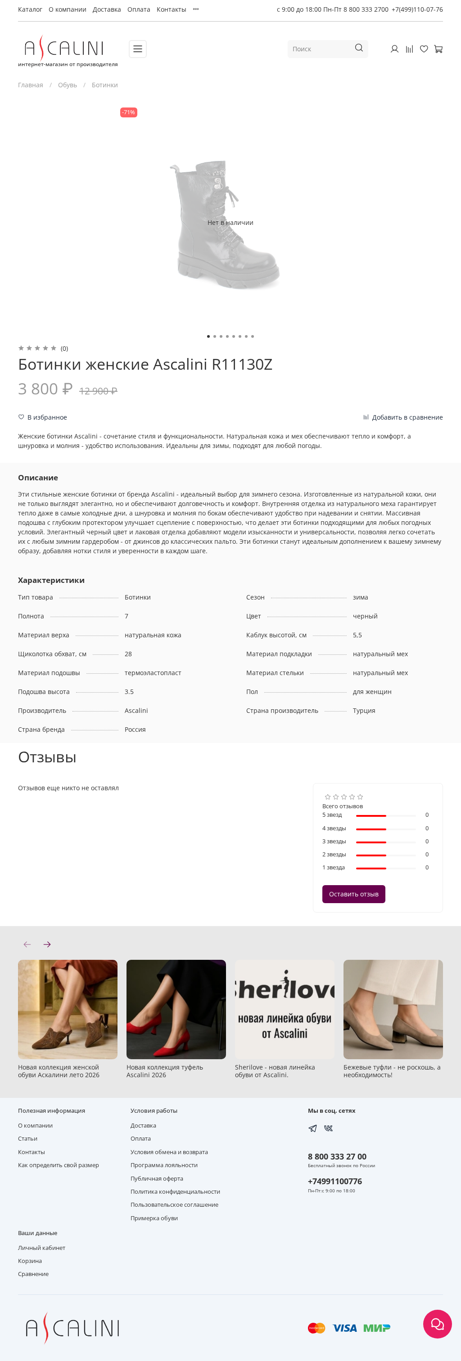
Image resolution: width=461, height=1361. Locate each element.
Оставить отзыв (354, 894)
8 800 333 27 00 (337, 1156)
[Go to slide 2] (214, 336)
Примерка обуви (154, 1218)
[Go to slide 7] (246, 336)
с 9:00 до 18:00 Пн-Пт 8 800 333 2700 (333, 9)
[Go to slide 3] (221, 336)
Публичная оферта (157, 1178)
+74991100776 (335, 1181)
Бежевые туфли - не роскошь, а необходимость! (392, 1071)
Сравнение (33, 1274)
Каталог (30, 9)
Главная (30, 85)
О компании (67, 9)
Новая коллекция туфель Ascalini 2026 (165, 1071)
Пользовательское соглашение (174, 1205)
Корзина (30, 1261)
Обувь (67, 85)
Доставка (107, 9)
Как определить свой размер (58, 1165)
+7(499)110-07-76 (417, 9)
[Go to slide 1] (208, 336)
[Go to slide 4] (227, 336)
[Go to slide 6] (240, 336)
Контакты (171, 9)
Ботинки (105, 85)
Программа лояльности (164, 1165)
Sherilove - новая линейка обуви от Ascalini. (275, 1071)
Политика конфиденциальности (175, 1191)
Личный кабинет (41, 1248)
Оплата (138, 9)
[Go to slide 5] (233, 336)
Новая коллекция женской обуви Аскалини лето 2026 (58, 1071)
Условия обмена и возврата (169, 1152)
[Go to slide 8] (252, 336)
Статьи (27, 1138)
